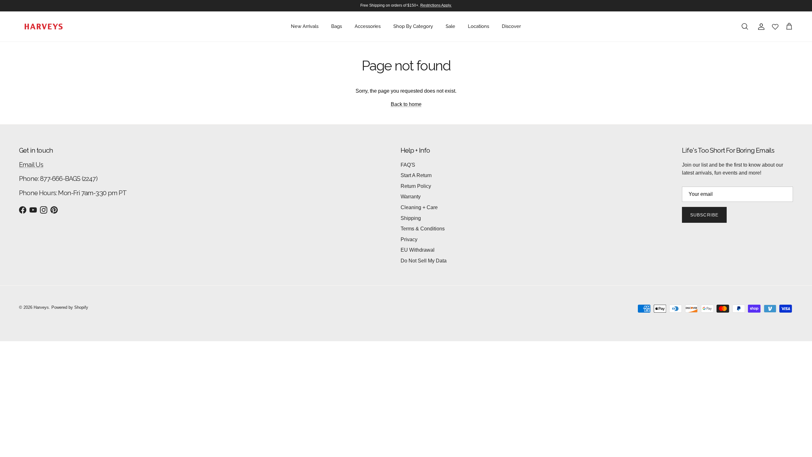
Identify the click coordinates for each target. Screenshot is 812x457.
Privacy (409, 239)
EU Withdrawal (418, 250)
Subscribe (704, 214)
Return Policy (416, 186)
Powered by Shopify (69, 307)
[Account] (760, 26)
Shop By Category (413, 26)
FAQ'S (408, 165)
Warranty (411, 196)
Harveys (41, 307)
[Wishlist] (775, 26)
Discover (511, 26)
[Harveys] (43, 27)
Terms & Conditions (423, 228)
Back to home (406, 104)
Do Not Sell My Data (424, 260)
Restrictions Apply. (436, 5)
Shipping (411, 218)
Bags (336, 26)
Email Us (31, 165)
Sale (450, 26)
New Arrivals (304, 26)
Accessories (368, 26)
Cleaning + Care (419, 207)
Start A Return (416, 175)
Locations (478, 26)
